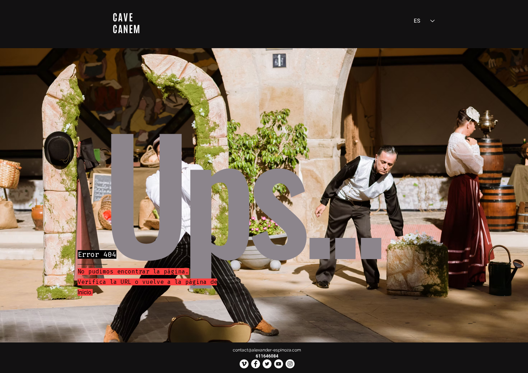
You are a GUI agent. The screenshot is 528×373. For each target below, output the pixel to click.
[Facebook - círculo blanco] (255, 363)
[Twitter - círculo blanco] (267, 363)
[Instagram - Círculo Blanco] (290, 363)
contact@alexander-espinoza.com (267, 350)
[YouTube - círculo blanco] (278, 363)
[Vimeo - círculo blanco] (244, 363)
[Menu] (126, 23)
